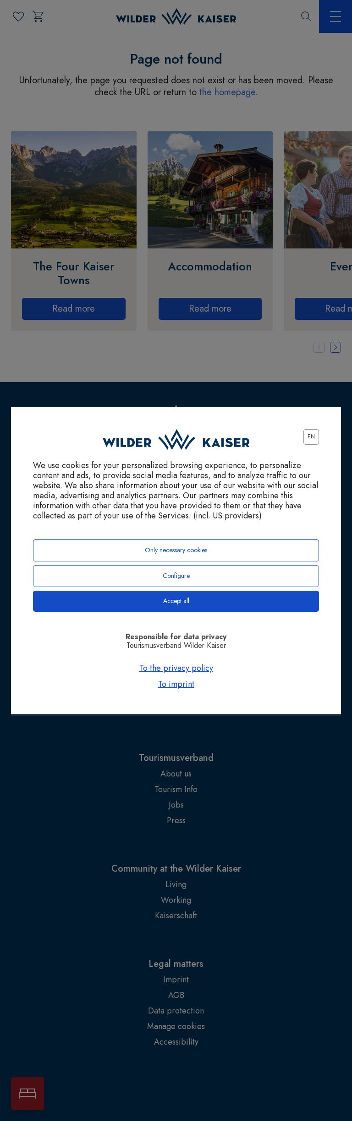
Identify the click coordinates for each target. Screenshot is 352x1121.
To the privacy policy (176, 668)
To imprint (176, 684)
